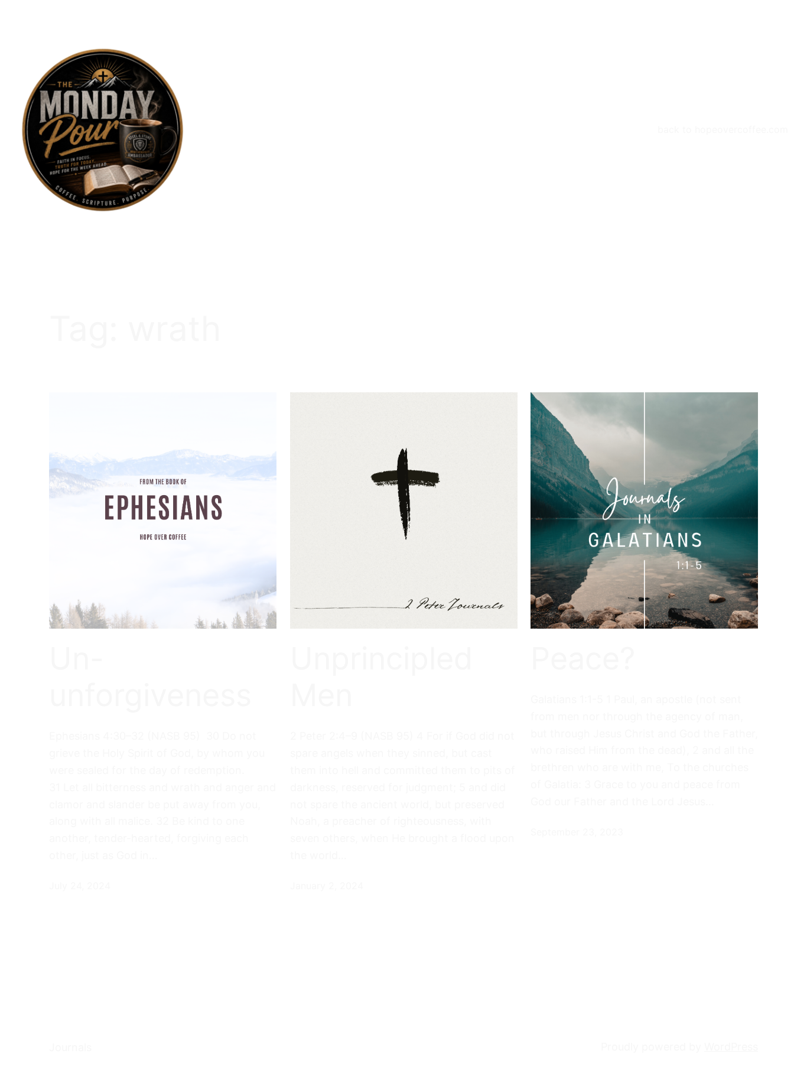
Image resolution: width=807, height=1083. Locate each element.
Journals (70, 1047)
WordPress (731, 1046)
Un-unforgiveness (150, 677)
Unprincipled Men (381, 677)
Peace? (583, 658)
